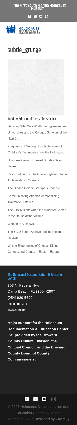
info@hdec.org (17, 303)
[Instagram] (46, 17)
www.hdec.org (17, 309)
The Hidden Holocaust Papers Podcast (33, 188)
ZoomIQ (62, 419)
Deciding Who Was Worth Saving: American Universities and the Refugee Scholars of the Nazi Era (37, 132)
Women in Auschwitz (21, 223)
